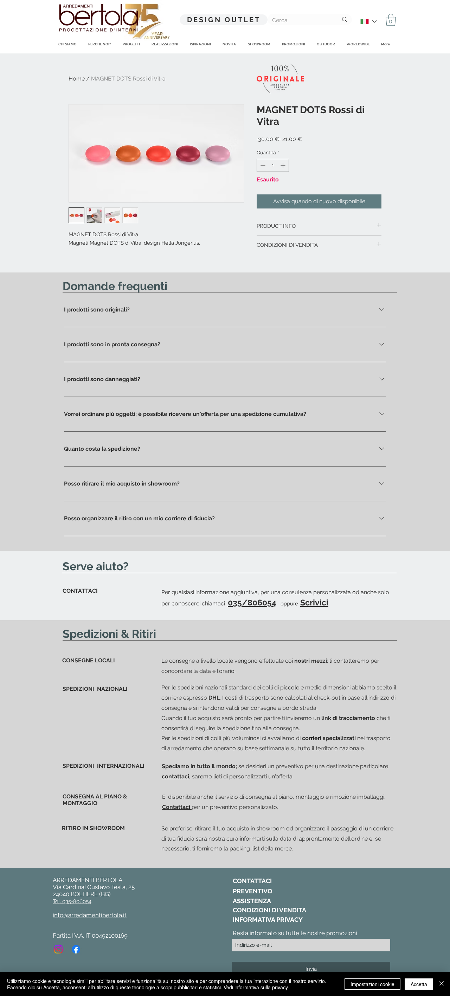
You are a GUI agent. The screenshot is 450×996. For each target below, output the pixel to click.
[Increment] (283, 165)
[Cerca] (344, 19)
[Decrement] (262, 165)
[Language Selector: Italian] (368, 22)
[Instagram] (58, 949)
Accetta (419, 984)
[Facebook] (76, 949)
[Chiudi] (441, 984)
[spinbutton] (272, 165)
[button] (391, 20)
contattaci (175, 776)
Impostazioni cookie (372, 984)
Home (77, 78)
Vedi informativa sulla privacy (256, 987)
